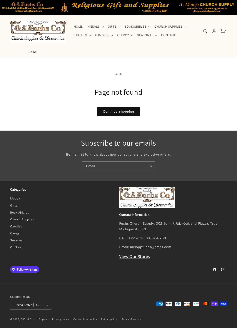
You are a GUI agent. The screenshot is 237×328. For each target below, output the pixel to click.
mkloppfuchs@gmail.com (150, 247)
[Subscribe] (150, 166)
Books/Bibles (19, 212)
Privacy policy (60, 319)
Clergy (15, 233)
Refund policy (109, 319)
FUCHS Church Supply (34, 319)
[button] (95, 27)
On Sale (16, 247)
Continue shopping (118, 111)
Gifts (13, 205)
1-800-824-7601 (154, 238)
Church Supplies (22, 219)
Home (33, 52)
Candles (16, 226)
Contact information (85, 319)
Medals (15, 198)
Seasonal (17, 240)
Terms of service (131, 319)
